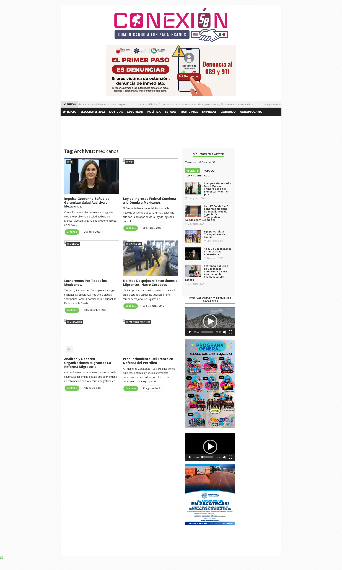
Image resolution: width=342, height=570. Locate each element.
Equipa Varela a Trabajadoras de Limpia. (280, 104)
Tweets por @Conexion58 (200, 162)
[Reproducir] (190, 332)
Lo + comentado (197, 175)
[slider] (207, 332)
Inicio (71, 112)
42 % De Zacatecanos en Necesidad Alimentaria (218, 251)
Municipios (189, 112)
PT (71, 161)
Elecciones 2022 (93, 112)
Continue (72, 231)
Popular (209, 170)
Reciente (192, 170)
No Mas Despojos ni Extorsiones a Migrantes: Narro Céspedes (150, 282)
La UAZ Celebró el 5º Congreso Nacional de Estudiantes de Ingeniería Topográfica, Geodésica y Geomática (189, 104)
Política (154, 112)
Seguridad (135, 112)
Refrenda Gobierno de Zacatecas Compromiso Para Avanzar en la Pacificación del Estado (206, 272)
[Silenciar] (225, 332)
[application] (210, 321)
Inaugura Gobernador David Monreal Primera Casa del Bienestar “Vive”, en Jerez (217, 189)
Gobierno (228, 112)
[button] (210, 321)
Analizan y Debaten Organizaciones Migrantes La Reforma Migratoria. (87, 363)
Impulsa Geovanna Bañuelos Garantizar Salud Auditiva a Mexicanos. (86, 202)
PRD (130, 161)
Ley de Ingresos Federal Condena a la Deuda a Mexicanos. (149, 200)
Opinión (69, 120)
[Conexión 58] (171, 25)
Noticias (116, 112)
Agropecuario (251, 112)
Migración (134, 243)
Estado (170, 112)
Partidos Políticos (139, 322)
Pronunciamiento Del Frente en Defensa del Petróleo (148, 361)
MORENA (74, 243)
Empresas (209, 112)
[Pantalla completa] (230, 332)
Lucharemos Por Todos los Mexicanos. (85, 282)
